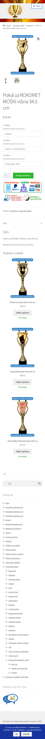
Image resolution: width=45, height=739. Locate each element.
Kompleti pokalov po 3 (14, 507)
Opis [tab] (5, 223)
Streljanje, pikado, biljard (18, 643)
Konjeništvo (13, 601)
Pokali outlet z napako (14, 554)
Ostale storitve (12, 537)
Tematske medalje (13, 562)
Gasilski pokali (14, 579)
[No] (42, 731)
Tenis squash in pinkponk (18, 651)
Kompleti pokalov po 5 (14, 516)
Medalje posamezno (13, 528)
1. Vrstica (6, 125)
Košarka (11, 605)
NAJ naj (14, 664)
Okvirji (8, 533)
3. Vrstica (6, 155)
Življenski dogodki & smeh (18, 660)
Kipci (8, 503)
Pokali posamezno (13, 558)
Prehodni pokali (14, 622)
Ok (17, 734)
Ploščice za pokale (13, 545)
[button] (38, 39)
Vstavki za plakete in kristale (17, 677)
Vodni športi (13, 656)
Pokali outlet (11, 550)
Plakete (9, 541)
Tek (9, 647)
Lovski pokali (13, 609)
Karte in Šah (13, 592)
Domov (8, 25)
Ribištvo (11, 626)
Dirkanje (11, 575)
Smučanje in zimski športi (18, 634)
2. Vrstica (6, 140)
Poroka (14, 673)
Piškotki (26, 734)
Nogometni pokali (15, 613)
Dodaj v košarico (23, 175)
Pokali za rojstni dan (19, 668)
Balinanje (12, 571)
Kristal (8, 520)
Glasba (11, 584)
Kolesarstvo (13, 596)
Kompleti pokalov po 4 (14, 512)
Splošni (11, 639)
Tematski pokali (18, 25)
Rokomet (29, 25)
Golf (10, 588)
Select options (22, 312)
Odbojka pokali (14, 617)
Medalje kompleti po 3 (14, 524)
